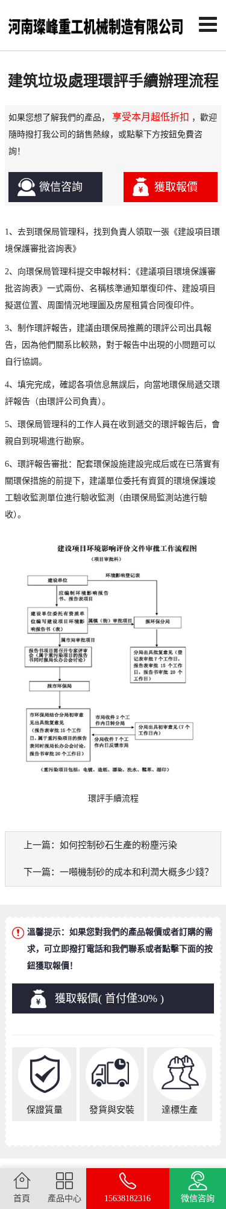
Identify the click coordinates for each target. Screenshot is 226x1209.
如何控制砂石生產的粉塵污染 (118, 845)
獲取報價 (176, 187)
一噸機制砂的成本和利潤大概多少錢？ (136, 872)
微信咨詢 (61, 187)
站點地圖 (204, 1166)
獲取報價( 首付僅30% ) (109, 998)
